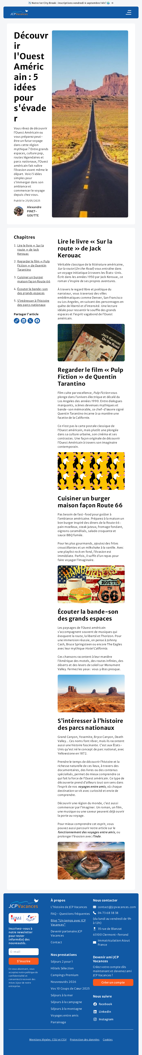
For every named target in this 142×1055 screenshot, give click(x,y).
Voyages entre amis (64, 1015)
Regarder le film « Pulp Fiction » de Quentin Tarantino (33, 265)
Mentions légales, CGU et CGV (47, 1039)
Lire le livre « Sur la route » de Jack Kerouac (30, 249)
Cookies (108, 1039)
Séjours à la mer (62, 995)
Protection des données (84, 1039)
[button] (128, 12)
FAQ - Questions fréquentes (70, 913)
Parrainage (58, 1022)
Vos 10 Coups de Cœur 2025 (70, 988)
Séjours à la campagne (66, 1002)
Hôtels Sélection (62, 968)
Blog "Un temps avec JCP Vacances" (68, 922)
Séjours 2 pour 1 (62, 961)
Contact (56, 942)
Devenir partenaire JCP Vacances (66, 933)
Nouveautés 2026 (63, 981)
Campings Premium (65, 975)
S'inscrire (23, 961)
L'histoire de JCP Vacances (69, 907)
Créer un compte (113, 982)
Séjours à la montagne (66, 1008)
